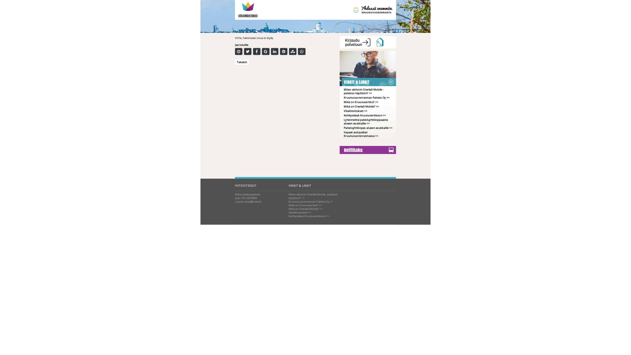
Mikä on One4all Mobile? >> (361, 106)
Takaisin (242, 62)
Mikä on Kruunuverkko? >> (361, 102)
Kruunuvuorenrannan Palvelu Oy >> (367, 97)
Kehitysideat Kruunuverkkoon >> (365, 115)
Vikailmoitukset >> (355, 111)
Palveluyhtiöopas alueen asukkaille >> (368, 128)
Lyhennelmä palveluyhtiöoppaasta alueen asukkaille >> (366, 121)
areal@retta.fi (253, 201)
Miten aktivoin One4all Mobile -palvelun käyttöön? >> (364, 91)
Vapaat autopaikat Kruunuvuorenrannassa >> (361, 134)
